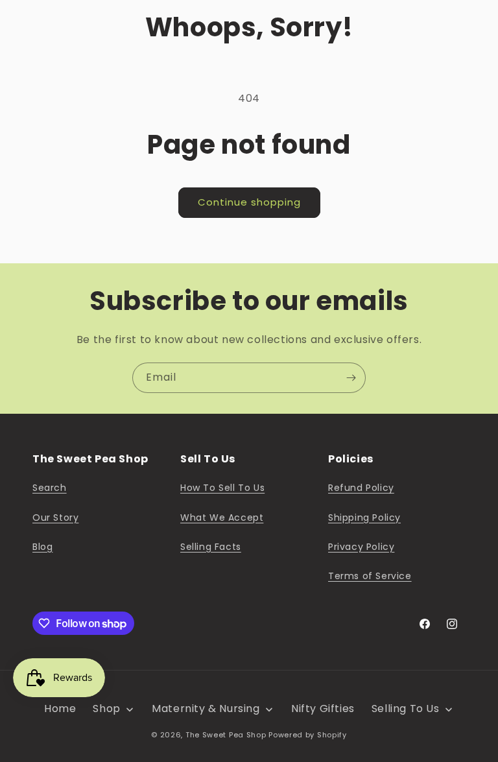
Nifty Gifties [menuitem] (323, 708)
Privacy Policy (361, 546)
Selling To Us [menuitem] (406, 708)
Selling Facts (210, 546)
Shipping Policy (364, 517)
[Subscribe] (351, 378)
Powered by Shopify (307, 735)
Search (49, 487)
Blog (42, 546)
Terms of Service (370, 575)
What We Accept (221, 517)
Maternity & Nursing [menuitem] (205, 708)
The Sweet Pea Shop (226, 735)
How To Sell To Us (222, 487)
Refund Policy (361, 487)
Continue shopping (249, 202)
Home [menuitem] (60, 708)
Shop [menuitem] (106, 708)
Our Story (55, 517)
